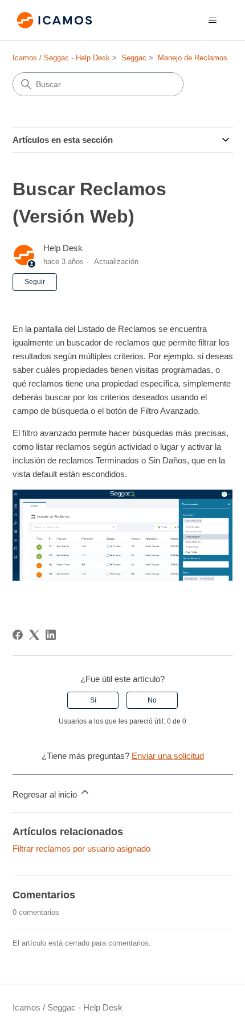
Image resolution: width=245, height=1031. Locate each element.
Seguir (34, 282)
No (152, 700)
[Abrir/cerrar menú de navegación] (213, 20)
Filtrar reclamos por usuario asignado (81, 848)
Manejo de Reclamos (192, 58)
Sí (93, 700)
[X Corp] (34, 635)
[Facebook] (18, 635)
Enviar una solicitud (168, 756)
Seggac (133, 58)
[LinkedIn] (51, 635)
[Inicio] (55, 20)
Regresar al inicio (46, 794)
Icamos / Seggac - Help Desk (61, 58)
